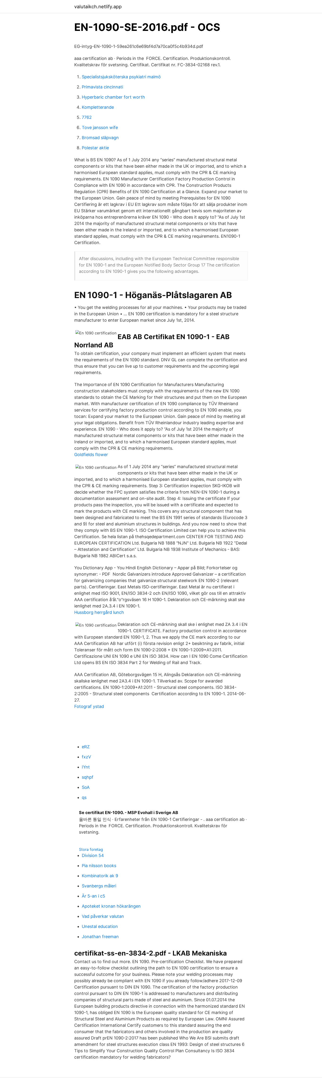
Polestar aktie (95, 147)
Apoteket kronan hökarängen (111, 906)
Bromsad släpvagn (100, 137)
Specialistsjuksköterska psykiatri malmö (121, 76)
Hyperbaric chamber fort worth (113, 97)
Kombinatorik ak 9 (100, 875)
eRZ (86, 746)
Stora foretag (91, 849)
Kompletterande (98, 107)
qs (84, 797)
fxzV (86, 756)
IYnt (86, 767)
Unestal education (100, 926)
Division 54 (93, 855)
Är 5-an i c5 (93, 896)
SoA (86, 787)
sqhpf (87, 777)
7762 (87, 117)
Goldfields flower (91, 454)
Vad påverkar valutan (103, 916)
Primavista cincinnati (102, 86)
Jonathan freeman (100, 936)
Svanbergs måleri (99, 885)
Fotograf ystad (89, 706)
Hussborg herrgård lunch (99, 612)
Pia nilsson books (99, 865)
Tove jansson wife (100, 127)
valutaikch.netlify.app (98, 6)
